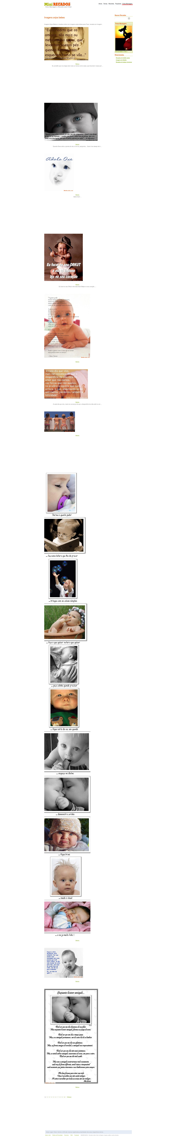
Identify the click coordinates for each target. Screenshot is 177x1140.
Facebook (76, 1135)
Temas (105, 4)
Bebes (77, 64)
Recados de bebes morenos (124, 62)
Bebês (77, 144)
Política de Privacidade (57, 1135)
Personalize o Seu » (121, 51)
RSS (72, 1135)
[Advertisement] (77, 13)
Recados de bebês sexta (123, 58)
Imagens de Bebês (121, 60)
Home (100, 4)
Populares (118, 4)
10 (64, 1097)
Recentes (111, 4)
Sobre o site (48, 1135)
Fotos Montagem (127, 4)
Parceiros (66, 1135)
